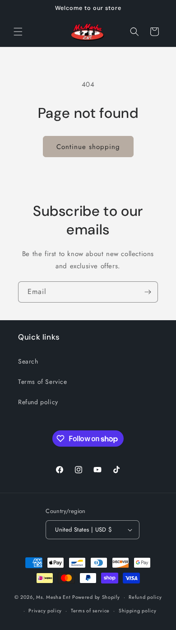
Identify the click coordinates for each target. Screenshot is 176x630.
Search (28, 361)
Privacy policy (45, 610)
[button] (18, 32)
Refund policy (38, 401)
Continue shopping (88, 147)
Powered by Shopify (96, 597)
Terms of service (90, 610)
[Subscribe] (147, 292)
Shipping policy (138, 610)
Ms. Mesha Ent (53, 597)
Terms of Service (42, 381)
